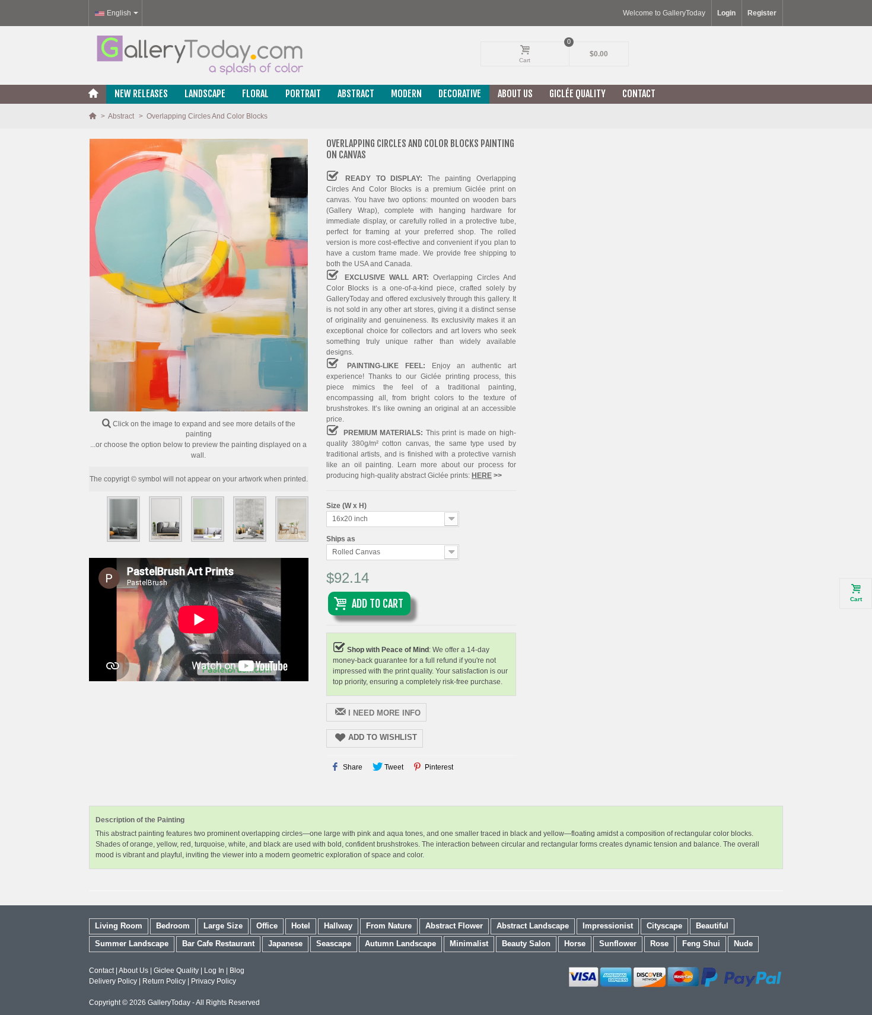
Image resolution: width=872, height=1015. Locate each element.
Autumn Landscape (400, 943)
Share (351, 767)
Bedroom (173, 925)
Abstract (356, 94)
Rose (659, 943)
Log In (214, 970)
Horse (574, 943)
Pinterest (438, 767)
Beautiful (712, 925)
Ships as (341, 539)
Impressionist (608, 925)
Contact (638, 94)
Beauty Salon (526, 943)
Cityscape (664, 925)
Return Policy (164, 981)
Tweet (393, 767)
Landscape (204, 94)
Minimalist (469, 943)
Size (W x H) (347, 506)
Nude (743, 943)
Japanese (285, 943)
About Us (515, 94)
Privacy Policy (213, 981)
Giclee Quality (176, 970)
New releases (141, 94)
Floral (255, 94)
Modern (406, 94)
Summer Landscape (131, 943)
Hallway (338, 925)
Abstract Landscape (533, 925)
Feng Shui (701, 943)
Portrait (303, 94)
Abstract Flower (454, 925)
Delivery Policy (113, 981)
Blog (237, 970)
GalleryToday (169, 1002)
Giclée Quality (577, 94)
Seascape (333, 943)
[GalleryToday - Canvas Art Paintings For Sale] (198, 55)
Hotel (300, 925)
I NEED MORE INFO (384, 712)
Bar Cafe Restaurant (218, 943)
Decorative (459, 94)
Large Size (223, 925)
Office (267, 925)
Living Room (118, 925)
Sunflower (618, 943)
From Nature (389, 925)
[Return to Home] (93, 116)
